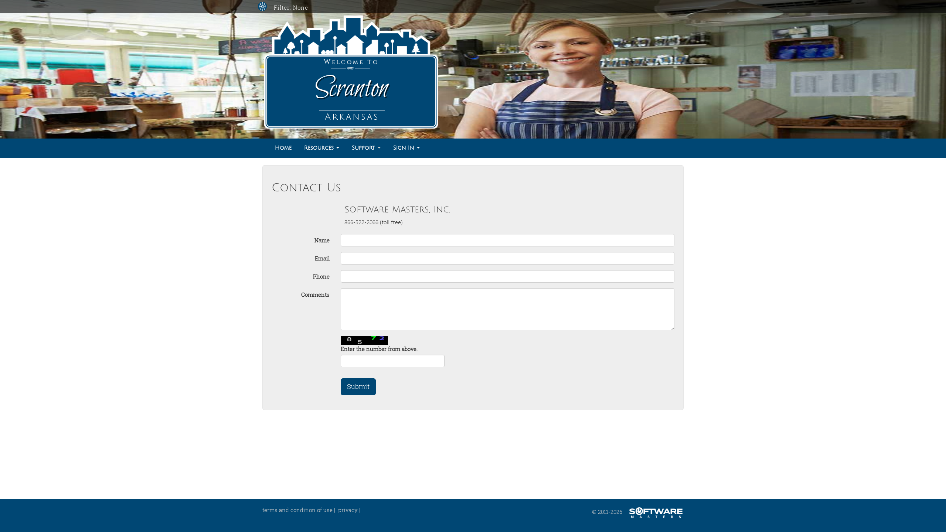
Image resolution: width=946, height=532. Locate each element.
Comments (315, 294)
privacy (348, 510)
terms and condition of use (297, 510)
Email (322, 258)
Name (322, 240)
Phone (321, 276)
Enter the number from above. (379, 348)
